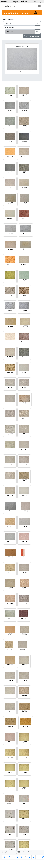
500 (24, 852)
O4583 (10, 203)
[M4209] (10, 229)
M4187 (24, 311)
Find (37, 23)
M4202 (25, 234)
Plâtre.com (10, 6)
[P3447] (24, 583)
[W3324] (10, 352)
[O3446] (10, 598)
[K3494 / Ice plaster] (24, 398)
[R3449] (10, 552)
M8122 (24, 742)
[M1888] (9, 798)
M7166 (10, 742)
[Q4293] (10, 429)
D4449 (24, 341)
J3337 (10, 696)
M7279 (24, 603)
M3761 (25, 326)
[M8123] (10, 768)
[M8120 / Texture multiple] (24, 768)
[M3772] (24, 490)
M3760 (10, 372)
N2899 (10, 757)
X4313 (10, 418)
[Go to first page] (4, 857)
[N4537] (25, 244)
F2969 (10, 726)
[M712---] (10, 521)
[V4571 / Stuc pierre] (24, 167)
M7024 (25, 726)
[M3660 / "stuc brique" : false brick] (10, 152)
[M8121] (24, 783)
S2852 (10, 280)
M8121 (24, 788)
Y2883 (23, 803)
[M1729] (23, 614)
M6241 (24, 372)
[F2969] (10, 721)
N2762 (24, 572)
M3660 (10, 157)
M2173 (24, 218)
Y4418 (24, 357)
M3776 (10, 588)
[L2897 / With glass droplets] (10, 814)
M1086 (24, 110)
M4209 (10, 234)
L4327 (10, 403)
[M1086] (24, 105)
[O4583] (10, 198)
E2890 (24, 850)
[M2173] (24, 213)
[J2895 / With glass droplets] (10, 829)
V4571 (24, 172)
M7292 (10, 295)
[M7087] (24, 691)
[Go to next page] (38, 857)
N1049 (23, 264)
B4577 (10, 172)
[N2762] (24, 567)
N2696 (24, 157)
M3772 (24, 495)
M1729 (23, 619)
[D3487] (24, 521)
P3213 (10, 711)
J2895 (10, 834)
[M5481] (24, 675)
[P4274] (10, 567)
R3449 (10, 557)
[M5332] (10, 213)
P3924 (9, 341)
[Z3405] (10, 182)
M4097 (24, 295)
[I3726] (10, 460)
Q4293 (10, 434)
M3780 (10, 665)
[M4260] (10, 321)
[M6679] (25, 506)
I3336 (22, 649)
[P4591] (10, 136)
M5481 (24, 680)
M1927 (10, 110)
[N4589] (24, 136)
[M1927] (10, 105)
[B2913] (24, 814)
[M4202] (25, 229)
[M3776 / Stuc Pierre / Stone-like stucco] (10, 583)
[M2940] (10, 490)
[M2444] (10, 259)
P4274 (10, 572)
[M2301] (10, 90)
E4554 (24, 187)
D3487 (24, 526)
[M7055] (10, 537)
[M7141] (10, 121)
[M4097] (24, 290)
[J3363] (24, 460)
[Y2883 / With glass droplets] (24, 798)
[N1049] (24, 259)
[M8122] (24, 737)
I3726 (10, 465)
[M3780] (10, 660)
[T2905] (24, 752)
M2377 (24, 665)
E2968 (24, 711)
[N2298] (24, 444)
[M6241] (24, 367)
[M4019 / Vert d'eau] (24, 275)
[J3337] (10, 691)
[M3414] (10, 675)
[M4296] (24, 198)
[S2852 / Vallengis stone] (10, 275)
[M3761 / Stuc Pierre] (25, 321)
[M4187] (24, 306)
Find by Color (10, 27)
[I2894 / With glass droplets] (24, 829)
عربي (40, 2)
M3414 (10, 680)
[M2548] (24, 537)
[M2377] (24, 660)
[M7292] (10, 290)
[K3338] (10, 475)
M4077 (24, 480)
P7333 (9, 649)
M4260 (10, 326)
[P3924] (10, 336)
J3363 (24, 465)
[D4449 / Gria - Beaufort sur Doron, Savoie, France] (24, 336)
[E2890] (24, 845)
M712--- (10, 526)
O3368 (24, 634)
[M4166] (24, 121)
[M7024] (25, 721)
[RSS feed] (35, 12)
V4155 (9, 449)
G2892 (10, 850)
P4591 (10, 141)
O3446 (10, 603)
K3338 (10, 480)
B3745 (24, 418)
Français (15, 2)
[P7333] (9, 644)
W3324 (10, 357)
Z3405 (10, 187)
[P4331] (24, 383)
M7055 (10, 542)
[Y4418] (24, 352)
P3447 (24, 588)
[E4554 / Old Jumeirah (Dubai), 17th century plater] (24, 182)
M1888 (9, 803)
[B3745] (24, 413)
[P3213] (10, 706)
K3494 (24, 403)
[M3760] (10, 367)
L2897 (10, 819)
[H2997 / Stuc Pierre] (10, 383)
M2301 (10, 95)
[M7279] (24, 598)
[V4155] (10, 444)
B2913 (24, 819)
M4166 (24, 126)
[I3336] (22, 644)
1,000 (30, 852)
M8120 (24, 773)
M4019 (24, 280)
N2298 (23, 449)
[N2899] (10, 752)
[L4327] (10, 398)
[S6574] (23, 552)
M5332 (10, 218)
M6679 (25, 511)
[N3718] (10, 614)
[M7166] (10, 737)
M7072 (10, 634)
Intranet (4, 2)
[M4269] (10, 244)
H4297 (24, 95)
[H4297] (24, 90)
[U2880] (10, 783)
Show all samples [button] (31, 36)
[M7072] (10, 629)
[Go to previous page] (9, 857)
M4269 (10, 249)
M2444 (10, 264)
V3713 (24, 434)
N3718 (9, 619)
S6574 (22, 557)
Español (33, 2)
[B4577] (10, 167)
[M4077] (24, 475)
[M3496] (10, 506)
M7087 (24, 696)
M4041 (10, 311)
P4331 (24, 388)
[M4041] (10, 306)
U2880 (10, 788)
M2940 (10, 495)
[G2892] (10, 845)
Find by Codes (8, 19)
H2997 (10, 388)
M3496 (10, 511)
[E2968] (24, 706)
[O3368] (24, 629)
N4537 (25, 249)
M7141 (10, 126)
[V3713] (24, 429)
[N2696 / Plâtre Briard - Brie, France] (24, 152)
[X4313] (10, 413)
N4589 (24, 141)
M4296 (24, 203)
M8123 (10, 773)
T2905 (24, 757)
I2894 (24, 834)
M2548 (24, 542)
